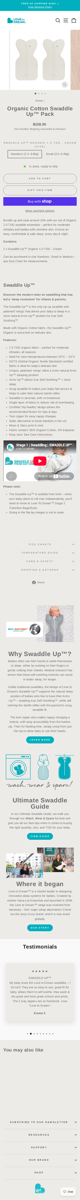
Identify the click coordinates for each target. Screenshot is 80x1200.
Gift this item (39, 190)
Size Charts (40, 544)
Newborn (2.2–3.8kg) (25, 153)
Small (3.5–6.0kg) (57, 153)
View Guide (40, 836)
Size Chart (16, 261)
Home (39, 100)
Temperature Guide (39, 552)
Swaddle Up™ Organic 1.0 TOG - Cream (35, 248)
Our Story (40, 928)
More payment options (39, 210)
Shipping (35, 129)
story (23, 914)
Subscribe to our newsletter (39, 1122)
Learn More (40, 740)
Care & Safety (40, 561)
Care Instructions (41, 434)
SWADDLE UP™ (40, 978)
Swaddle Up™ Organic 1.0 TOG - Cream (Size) (40, 144)
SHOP (39, 1172)
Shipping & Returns (40, 569)
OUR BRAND (39, 1160)
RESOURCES (39, 1134)
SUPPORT (39, 1147)
